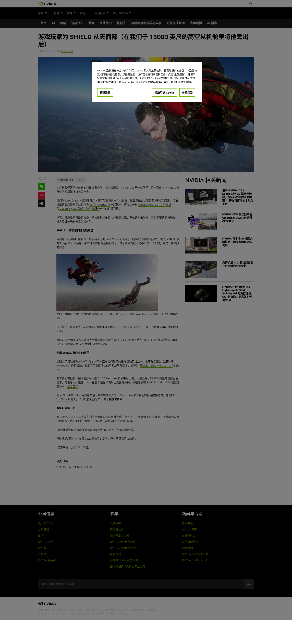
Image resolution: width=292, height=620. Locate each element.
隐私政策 (156, 82)
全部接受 (187, 92)
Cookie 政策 (157, 78)
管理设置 (105, 92)
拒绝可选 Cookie (164, 92)
